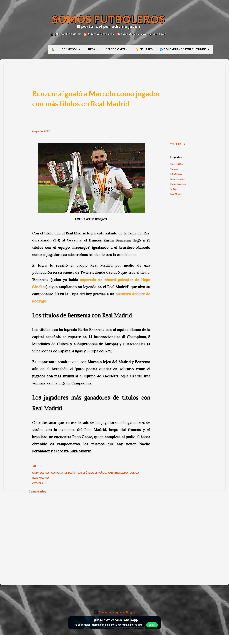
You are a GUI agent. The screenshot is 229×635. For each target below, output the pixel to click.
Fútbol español (177, 178)
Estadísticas (176, 173)
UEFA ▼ (93, 49)
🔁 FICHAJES (144, 49)
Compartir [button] (177, 144)
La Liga (173, 188)
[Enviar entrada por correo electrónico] (34, 467)
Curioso (174, 168)
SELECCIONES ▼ (117, 49)
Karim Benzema (178, 183)
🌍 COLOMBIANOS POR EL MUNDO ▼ (185, 49)
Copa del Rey (176, 163)
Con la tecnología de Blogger (116, 612)
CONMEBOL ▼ (71, 49)
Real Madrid (176, 193)
